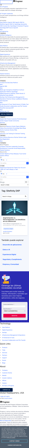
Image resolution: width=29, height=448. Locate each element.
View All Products (6, 114)
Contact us (6, 390)
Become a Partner (13, 137)
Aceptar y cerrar (14, 441)
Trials (3, 350)
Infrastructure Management (7, 63)
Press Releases (14, 153)
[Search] (1, 157)
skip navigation (6, 2)
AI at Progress (4, 6)
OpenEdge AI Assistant (16, 26)
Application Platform (5, 91)
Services (2, 122)
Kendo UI (22, 93)
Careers (2, 155)
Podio (7, 95)
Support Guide (8, 120)
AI (1, 5)
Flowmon (9, 99)
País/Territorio (7, 309)
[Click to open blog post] (14, 208)
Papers (18, 126)
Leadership (14, 146)
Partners (2, 135)
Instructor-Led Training (6, 133)
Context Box (6, 26)
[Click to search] (25, 196)
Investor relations (7, 378)
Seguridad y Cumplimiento (12, 259)
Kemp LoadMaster (17, 99)
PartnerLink (10, 167)
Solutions (3, 33)
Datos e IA (6, 249)
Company (3, 143)
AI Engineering (4, 31)
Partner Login (22, 137)
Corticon (21, 90)
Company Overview (5, 146)
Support (2, 117)
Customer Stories (9, 130)
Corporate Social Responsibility (16, 148)
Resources (3, 124)
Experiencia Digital (8, 228)
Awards (4, 375)
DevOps (2, 97)
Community (16, 120)
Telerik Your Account (20, 167)
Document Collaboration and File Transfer (14, 340)
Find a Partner (4, 137)
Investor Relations (5, 153)
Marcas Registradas (5, 420)
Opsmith (9, 28)
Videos (2, 128)
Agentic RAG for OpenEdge (12, 24)
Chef (6, 97)
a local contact (8, 398)
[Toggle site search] (1, 171)
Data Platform (4, 22)
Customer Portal (16, 119)
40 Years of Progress (8, 385)
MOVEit (11, 95)
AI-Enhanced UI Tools (6, 104)
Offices (7, 155)
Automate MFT (7, 108)
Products (3, 80)
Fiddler (24, 104)
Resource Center (11, 126)
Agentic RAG (11, 22)
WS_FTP (6, 111)
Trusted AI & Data (5, 82)
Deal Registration (5, 140)
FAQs (15, 130)
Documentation (8, 128)
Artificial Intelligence (5, 35)
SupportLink (3, 167)
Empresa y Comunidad (11, 264)
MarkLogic (3, 90)
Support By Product (5, 119)
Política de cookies (11, 437)
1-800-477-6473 (5, 169)
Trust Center (22, 153)
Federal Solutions (5, 73)
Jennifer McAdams (7, 231)
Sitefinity (12, 93)
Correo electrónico (8, 304)
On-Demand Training (19, 133)
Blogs (24, 128)
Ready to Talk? (14, 169)
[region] (14, 437)
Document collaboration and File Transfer (15, 106)
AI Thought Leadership (6, 13)
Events (2, 130)
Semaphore (9, 90)
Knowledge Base (17, 128)
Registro (14, 315)
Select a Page (5, 185)
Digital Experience (5, 54)
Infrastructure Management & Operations (13, 335)
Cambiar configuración (14, 445)
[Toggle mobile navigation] (1, 180)
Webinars (22, 126)
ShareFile (2, 95)
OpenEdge (15, 91)
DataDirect (16, 90)
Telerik (17, 93)
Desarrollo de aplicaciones (12, 245)
